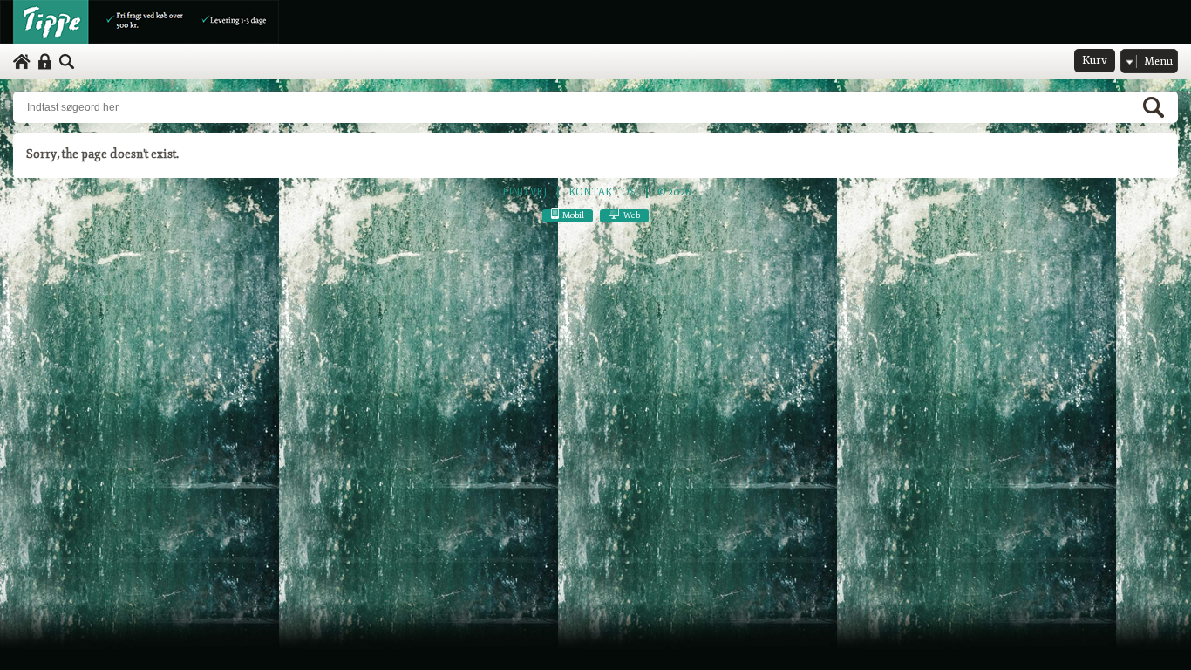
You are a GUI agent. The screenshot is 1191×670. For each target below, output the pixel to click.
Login (44, 62)
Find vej (524, 192)
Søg (67, 62)
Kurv (1094, 60)
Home (22, 62)
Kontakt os (602, 192)
